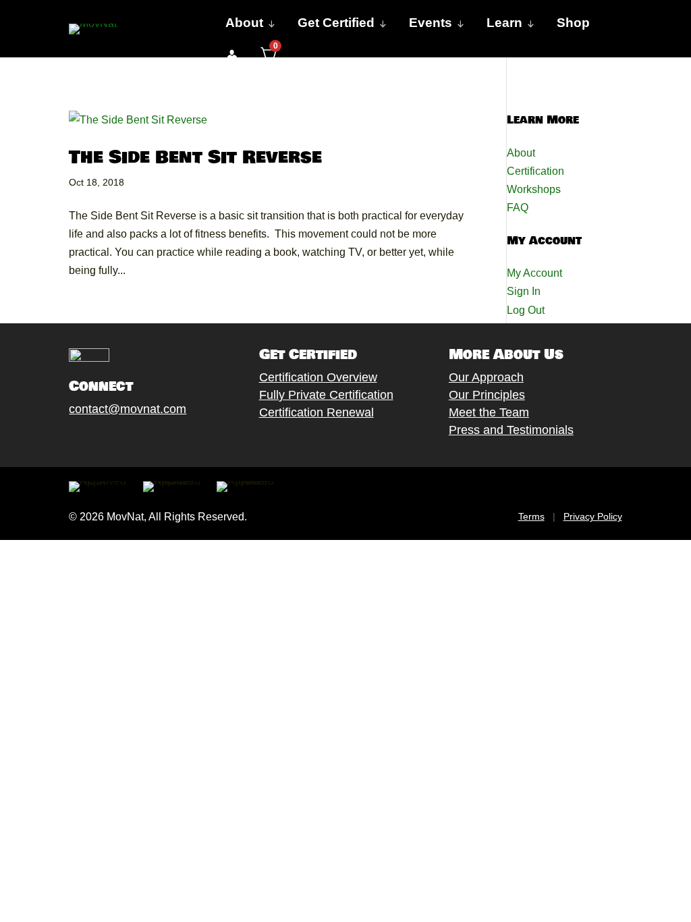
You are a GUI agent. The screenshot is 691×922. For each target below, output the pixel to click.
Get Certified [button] (336, 23)
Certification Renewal (316, 412)
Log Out (526, 310)
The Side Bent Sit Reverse (195, 157)
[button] (232, 55)
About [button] (244, 23)
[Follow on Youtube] (144, 440)
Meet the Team (489, 412)
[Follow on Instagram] (117, 440)
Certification (535, 171)
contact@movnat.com (127, 409)
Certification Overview (318, 377)
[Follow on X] (90, 440)
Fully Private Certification (326, 395)
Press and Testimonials (511, 430)
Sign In (524, 291)
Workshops (534, 189)
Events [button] (430, 23)
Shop (573, 23)
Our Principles (487, 395)
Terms (531, 516)
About (521, 153)
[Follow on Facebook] (63, 440)
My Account (534, 273)
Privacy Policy (592, 516)
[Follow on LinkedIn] (171, 440)
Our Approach (486, 377)
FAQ (517, 207)
